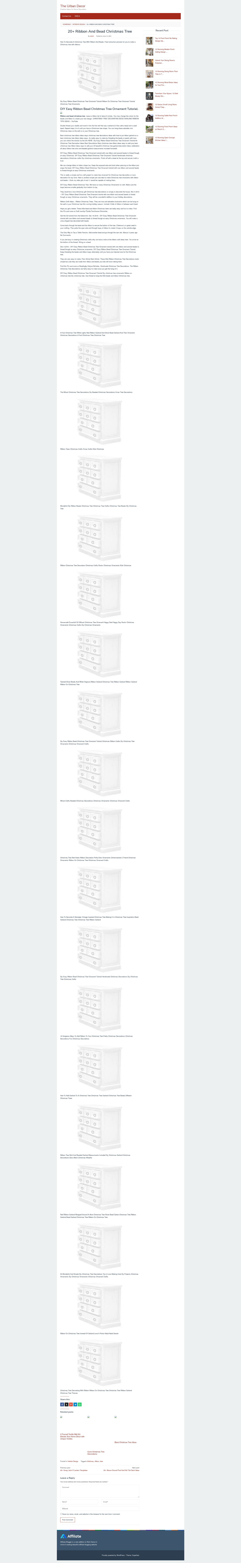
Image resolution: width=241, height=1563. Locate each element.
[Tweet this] (66, 1404)
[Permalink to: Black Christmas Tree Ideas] (127, 1428)
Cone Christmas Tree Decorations (95, 1452)
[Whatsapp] (80, 1404)
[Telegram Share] (75, 1404)
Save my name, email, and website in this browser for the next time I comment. (91, 1514)
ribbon (97, 1461)
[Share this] (62, 1404)
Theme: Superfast (132, 1555)
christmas (90, 1461)
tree (101, 1461)
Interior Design (73, 1461)
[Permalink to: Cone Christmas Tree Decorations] (99, 1433)
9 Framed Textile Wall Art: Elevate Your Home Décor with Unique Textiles (72, 1436)
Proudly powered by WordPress (113, 1555)
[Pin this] (71, 1404)
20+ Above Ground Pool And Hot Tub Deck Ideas (121, 1468)
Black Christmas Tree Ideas (125, 1442)
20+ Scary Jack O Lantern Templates (73, 1468)
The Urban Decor (72, 6)
